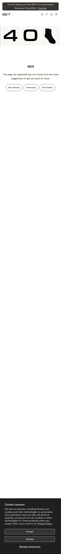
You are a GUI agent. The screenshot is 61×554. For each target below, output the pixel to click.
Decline (30, 539)
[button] (42, 14)
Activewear (31, 87)
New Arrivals (13, 87)
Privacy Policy (45, 523)
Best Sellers (47, 87)
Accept (29, 531)
